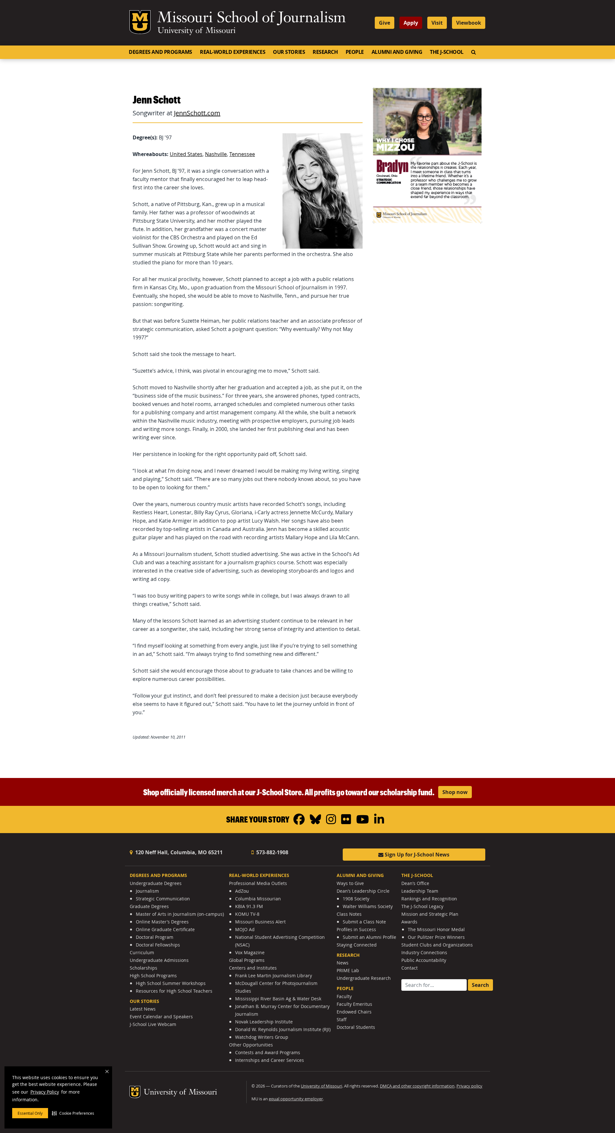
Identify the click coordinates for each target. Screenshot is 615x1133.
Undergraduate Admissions (159, 960)
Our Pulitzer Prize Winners (436, 937)
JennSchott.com (197, 113)
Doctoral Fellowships (158, 945)
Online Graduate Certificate (165, 929)
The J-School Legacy (422, 906)
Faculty (344, 996)
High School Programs (153, 975)
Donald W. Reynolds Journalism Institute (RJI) (283, 1029)
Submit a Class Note (364, 922)
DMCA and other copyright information (417, 1086)
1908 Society (356, 899)
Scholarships (143, 968)
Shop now (455, 792)
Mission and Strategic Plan (429, 914)
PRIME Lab (348, 970)
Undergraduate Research (364, 978)
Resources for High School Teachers (174, 991)
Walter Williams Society (368, 906)
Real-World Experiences (232, 51)
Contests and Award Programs (267, 1052)
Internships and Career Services (269, 1060)
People (355, 51)
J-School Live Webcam (153, 1024)
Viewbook (468, 22)
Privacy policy (469, 1086)
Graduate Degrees (149, 906)
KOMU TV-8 (247, 914)
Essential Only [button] (30, 1113)
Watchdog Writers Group (261, 1037)
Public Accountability (423, 960)
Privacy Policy (44, 1092)
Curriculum (142, 952)
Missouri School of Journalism (251, 18)
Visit (437, 22)
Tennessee (242, 154)
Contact (409, 968)
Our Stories (289, 51)
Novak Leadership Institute (264, 1022)
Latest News (143, 1009)
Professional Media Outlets (258, 883)
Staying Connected (357, 945)
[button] (73, 1113)
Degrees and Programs (160, 51)
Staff (342, 1019)
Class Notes (349, 914)
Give (384, 22)
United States (186, 154)
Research (325, 51)
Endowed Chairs (354, 1012)
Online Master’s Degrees (162, 922)
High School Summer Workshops (171, 983)
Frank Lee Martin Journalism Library (273, 975)
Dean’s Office (415, 883)
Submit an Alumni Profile (369, 937)
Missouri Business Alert (260, 922)
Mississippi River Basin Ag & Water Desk (278, 999)
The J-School (446, 51)
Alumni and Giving (397, 51)
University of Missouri (196, 31)
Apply (411, 22)
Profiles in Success (356, 929)
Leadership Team (419, 891)
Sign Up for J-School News (416, 854)
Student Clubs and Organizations (437, 945)
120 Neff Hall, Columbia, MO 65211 (178, 852)
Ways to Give (350, 883)
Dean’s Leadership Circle (363, 891)
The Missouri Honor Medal (436, 929)
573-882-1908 (271, 852)
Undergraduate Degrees (156, 883)
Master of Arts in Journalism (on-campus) (180, 914)
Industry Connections (424, 952)
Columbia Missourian (258, 899)
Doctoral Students (356, 1027)
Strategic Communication (163, 899)
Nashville (216, 154)
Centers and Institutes (253, 968)
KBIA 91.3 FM (249, 906)
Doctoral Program (154, 937)
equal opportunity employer (296, 1099)
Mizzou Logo (140, 22)
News (342, 963)
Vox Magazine (250, 952)
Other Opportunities (251, 1045)
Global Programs (247, 960)
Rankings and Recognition (429, 899)
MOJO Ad (245, 929)
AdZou (242, 891)
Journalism (147, 891)
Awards (409, 922)
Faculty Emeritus (354, 1004)
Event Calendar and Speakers (161, 1016)
